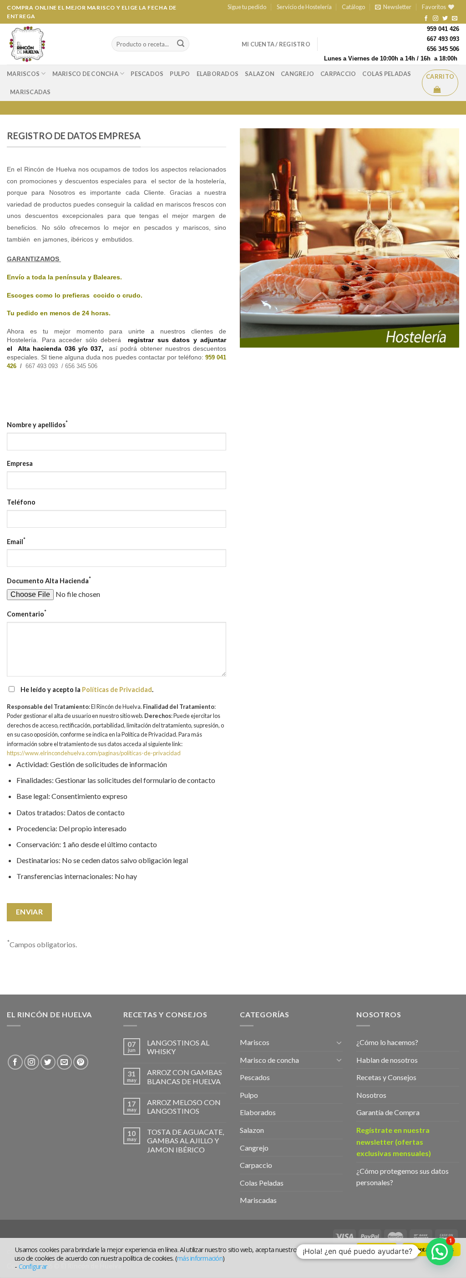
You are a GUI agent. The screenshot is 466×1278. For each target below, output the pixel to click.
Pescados (147, 73)
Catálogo (353, 6)
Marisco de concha (85, 73)
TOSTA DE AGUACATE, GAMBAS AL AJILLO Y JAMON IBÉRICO (185, 1140)
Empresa (20, 463)
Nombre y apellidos (37, 424)
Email (16, 541)
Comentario (26, 613)
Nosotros (371, 1095)
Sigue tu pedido (247, 6)
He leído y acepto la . (86, 689)
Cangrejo (297, 73)
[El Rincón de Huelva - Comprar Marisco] (52, 44)
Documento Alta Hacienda (49, 580)
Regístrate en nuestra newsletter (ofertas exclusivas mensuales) (393, 1141)
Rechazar (377, 1249)
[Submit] (180, 44)
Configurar (33, 1266)
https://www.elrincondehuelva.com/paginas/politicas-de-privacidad (94, 753)
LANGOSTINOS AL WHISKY (178, 1047)
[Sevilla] (7, 1039)
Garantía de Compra (388, 1112)
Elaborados (218, 73)
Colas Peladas (386, 73)
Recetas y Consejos (386, 1077)
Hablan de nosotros (387, 1060)
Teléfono (21, 502)
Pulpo (180, 73)
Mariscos (23, 73)
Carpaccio (338, 73)
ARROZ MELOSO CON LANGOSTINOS (184, 1106)
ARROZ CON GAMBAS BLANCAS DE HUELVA (184, 1076)
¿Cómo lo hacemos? (387, 1042)
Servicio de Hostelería (304, 6)
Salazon (259, 73)
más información (200, 1258)
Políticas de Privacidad (117, 689)
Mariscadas (30, 92)
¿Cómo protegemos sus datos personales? (402, 1177)
